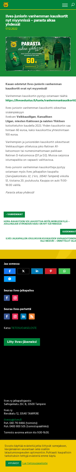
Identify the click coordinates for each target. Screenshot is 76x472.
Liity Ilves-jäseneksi (22, 342)
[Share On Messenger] (9, 279)
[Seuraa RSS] (32, 316)
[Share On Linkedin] (37, 271)
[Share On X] (23, 271)
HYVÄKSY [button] (13, 463)
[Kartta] (38, 371)
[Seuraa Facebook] (7, 298)
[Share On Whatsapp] (64, 271)
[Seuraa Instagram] (15, 298)
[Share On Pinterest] (50, 271)
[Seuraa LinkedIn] (23, 316)
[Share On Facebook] (9, 271)
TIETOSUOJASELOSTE (24, 328)
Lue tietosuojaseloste (35, 463)
